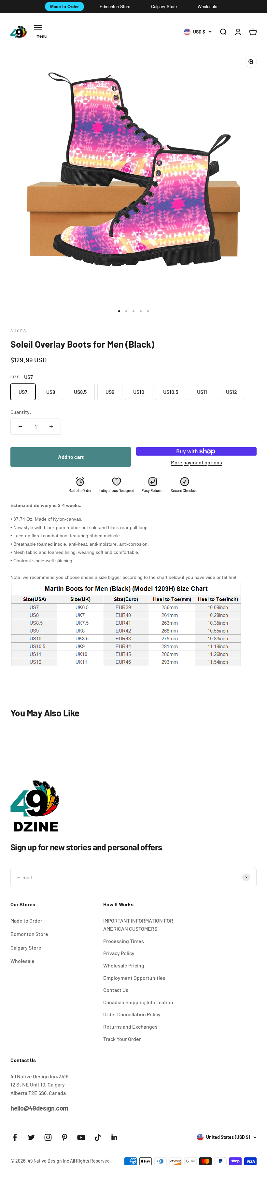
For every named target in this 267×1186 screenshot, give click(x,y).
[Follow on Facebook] (14, 1137)
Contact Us (115, 990)
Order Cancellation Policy (132, 1014)
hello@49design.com (39, 1108)
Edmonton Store (115, 6)
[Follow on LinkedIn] (114, 1137)
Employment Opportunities (134, 978)
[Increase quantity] (51, 426)
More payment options (196, 462)
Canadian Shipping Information (138, 1002)
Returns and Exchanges (130, 1026)
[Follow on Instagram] (48, 1137)
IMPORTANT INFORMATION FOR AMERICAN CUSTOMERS (138, 924)
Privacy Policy (118, 953)
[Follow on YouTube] (81, 1137)
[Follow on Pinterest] (64, 1137)
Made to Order (64, 6)
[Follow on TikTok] (97, 1137)
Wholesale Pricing (123, 965)
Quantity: (21, 412)
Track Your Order (122, 1039)
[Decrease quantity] (20, 426)
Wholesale (207, 6)
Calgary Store (164, 6)
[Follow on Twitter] (31, 1137)
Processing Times (123, 941)
